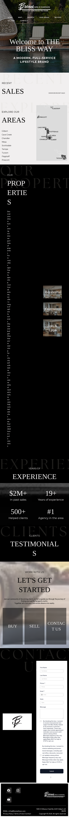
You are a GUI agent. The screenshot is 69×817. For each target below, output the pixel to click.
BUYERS (58, 17)
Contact (28, 814)
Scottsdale (6, 145)
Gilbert (5, 131)
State (41, 699)
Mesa (4, 142)
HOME (10, 17)
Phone (42, 683)
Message (43, 707)
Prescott (6, 160)
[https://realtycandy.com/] (54, 794)
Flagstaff (6, 156)
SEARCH (30, 17)
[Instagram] (18, 790)
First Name (43, 667)
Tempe (5, 149)
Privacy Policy (46, 777)
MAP (20, 17)
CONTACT (24, 21)
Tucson (5, 153)
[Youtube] (8, 799)
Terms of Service (56, 777)
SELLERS (11, 21)
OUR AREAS (44, 17)
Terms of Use (19, 814)
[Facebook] (8, 790)
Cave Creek (7, 135)
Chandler (6, 138)
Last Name (43, 675)
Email (42, 691)
